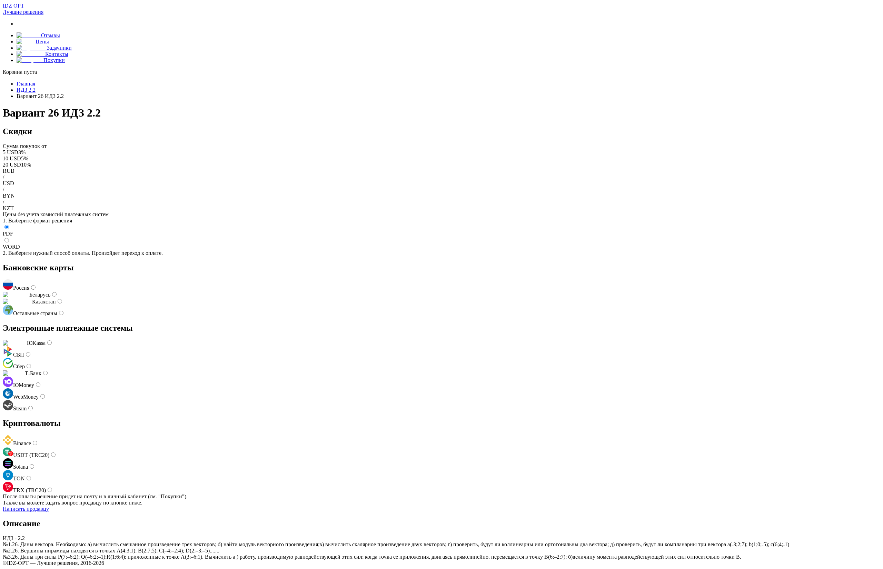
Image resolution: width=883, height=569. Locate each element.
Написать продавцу (26, 509)
